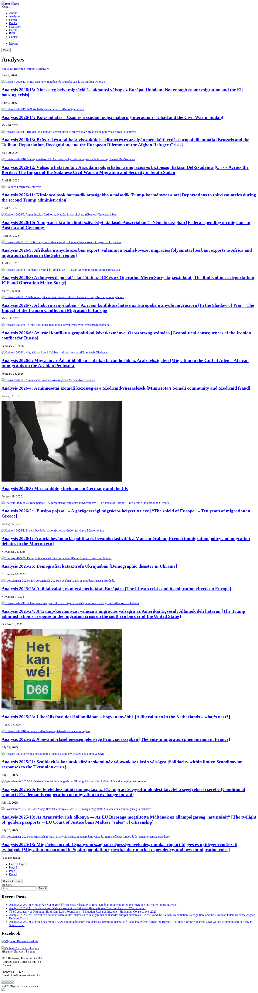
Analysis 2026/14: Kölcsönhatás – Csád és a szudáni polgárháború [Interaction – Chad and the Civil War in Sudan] (77, 908)
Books (13, 23)
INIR (12, 33)
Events (13, 30)
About (13, 13)
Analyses (14, 16)
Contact (13, 36)
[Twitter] (3, 982)
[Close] (10, 7)
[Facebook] (6, 982)
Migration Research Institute (18, 68)
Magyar (13, 43)
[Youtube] (12, 982)
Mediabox (15, 26)
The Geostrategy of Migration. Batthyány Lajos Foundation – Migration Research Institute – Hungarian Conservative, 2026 (82, 911)
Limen (13, 19)
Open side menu (12, 881)
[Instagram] (9, 982)
